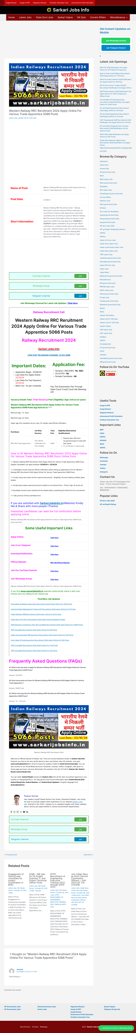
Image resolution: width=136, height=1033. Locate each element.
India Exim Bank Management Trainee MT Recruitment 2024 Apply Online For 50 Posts (43, 609)
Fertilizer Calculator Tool (59, 3)
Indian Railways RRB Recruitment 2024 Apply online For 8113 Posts (36, 614)
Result (102, 308)
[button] (126, 17)
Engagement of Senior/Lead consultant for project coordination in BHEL (16, 879)
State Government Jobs (47, 1007)
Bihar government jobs (108, 183)
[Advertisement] (49, 43)
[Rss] (27, 812)
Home (11, 17)
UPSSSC (103, 355)
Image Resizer (11, 3)
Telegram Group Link (112, 1009)
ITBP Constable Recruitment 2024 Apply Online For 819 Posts (34, 630)
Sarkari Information (107, 315)
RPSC (102, 312)
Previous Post (10, 854)
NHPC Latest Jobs (106, 290)
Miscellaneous (117, 17)
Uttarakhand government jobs (111, 358)
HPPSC (102, 233)
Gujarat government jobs (109, 215)
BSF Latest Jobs (106, 190)
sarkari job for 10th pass (27, 118)
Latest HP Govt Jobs (107, 265)
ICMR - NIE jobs (35, 891)
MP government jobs (107, 283)
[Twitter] (21, 812)
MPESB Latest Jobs (107, 287)
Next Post (88, 854)
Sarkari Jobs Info (71, 10)
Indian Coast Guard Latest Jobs (111, 247)
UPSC (102, 351)
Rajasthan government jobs (110, 305)
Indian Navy (76, 895)
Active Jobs (42, 1009)
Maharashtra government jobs (111, 276)
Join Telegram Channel (115, 48)
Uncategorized (105, 344)
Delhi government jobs (108, 204)
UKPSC (102, 340)
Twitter (103, 468)
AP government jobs (107, 172)
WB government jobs (108, 362)
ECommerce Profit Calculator (82, 1014)
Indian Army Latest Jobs (109, 244)
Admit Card (104, 165)
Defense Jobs (105, 201)
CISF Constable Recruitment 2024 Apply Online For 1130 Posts (34, 645)
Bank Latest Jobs (106, 179)
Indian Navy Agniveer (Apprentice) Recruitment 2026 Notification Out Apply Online (115, 142)
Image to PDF (25, 3)
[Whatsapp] (14, 812)
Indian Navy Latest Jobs (109, 251)
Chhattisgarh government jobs (111, 194)
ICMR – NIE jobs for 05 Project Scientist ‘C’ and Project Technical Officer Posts (38, 878)
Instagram (104, 472)
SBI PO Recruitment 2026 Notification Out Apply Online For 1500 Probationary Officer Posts (115, 93)
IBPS (101, 430)
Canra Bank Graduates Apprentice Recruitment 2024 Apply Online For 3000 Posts (41, 604)
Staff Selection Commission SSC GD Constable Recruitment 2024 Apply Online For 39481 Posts (47, 625)
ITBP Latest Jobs (106, 255)
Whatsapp (104, 457)
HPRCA (102, 237)
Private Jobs (104, 297)
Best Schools (25, 1027)
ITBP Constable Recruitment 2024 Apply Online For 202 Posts (34, 651)
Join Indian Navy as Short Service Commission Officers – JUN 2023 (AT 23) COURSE (79, 879)
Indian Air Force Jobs (108, 240)
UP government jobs (107, 348)
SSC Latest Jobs (106, 333)
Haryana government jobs (109, 219)
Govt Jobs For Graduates (109, 212)
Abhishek (20, 969)
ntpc (52, 895)
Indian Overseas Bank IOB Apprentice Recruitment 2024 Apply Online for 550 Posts (42, 635)
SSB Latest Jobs (106, 330)
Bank (102, 176)
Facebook (104, 461)
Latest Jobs (25, 17)
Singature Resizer (107, 413)
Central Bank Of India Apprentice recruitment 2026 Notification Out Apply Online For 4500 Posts (115, 102)
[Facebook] (11, 812)
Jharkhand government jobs (110, 258)
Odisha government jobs (109, 294)
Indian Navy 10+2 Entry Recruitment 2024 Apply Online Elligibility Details (38, 620)
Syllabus (103, 337)
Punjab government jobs (109, 301)
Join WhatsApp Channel (116, 41)
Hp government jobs (107, 222)
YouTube (35, 1027)
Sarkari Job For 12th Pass (109, 323)
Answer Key (104, 169)
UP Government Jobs (12, 1009)
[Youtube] (24, 812)
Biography (104, 186)
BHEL (11, 893)
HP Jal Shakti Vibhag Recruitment (112, 229)
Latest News (104, 272)
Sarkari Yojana (65, 17)
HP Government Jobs (12, 1007)
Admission (104, 161)
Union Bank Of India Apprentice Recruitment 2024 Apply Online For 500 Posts (40, 640)
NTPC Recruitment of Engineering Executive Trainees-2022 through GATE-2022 (57, 880)
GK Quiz (81, 17)
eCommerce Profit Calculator (82, 3)
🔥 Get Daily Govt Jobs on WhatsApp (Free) (116, 1028)
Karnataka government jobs (110, 262)
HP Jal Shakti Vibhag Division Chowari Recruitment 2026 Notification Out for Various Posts (114, 128)
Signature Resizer (40, 3)
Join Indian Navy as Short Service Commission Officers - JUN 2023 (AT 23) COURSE (80, 900)
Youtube (103, 465)
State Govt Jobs (44, 17)
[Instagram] (18, 812)
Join (80, 276)
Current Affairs (98, 17)
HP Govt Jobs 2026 (107, 226)
